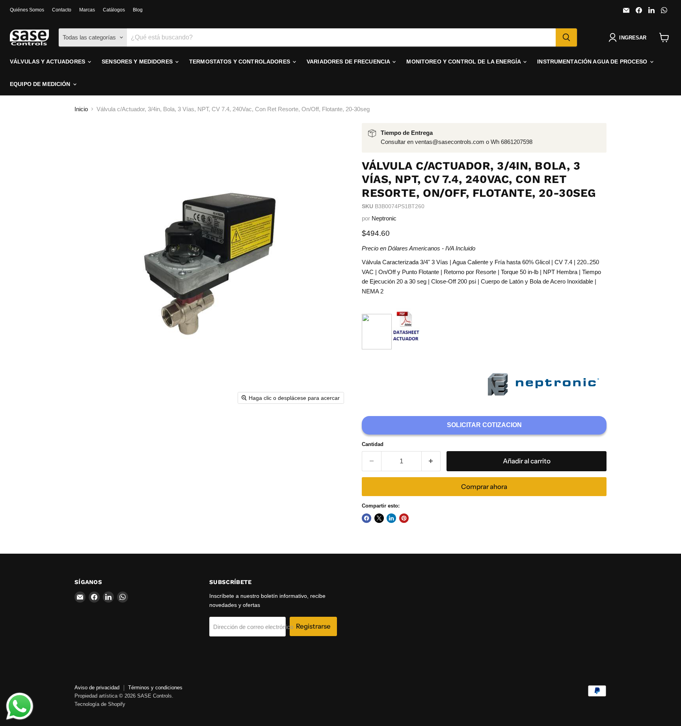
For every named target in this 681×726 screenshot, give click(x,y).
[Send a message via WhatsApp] (19, 706)
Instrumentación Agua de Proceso (593, 61)
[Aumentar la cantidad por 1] (431, 461)
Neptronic (384, 218)
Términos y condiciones (155, 688)
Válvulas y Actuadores (48, 61)
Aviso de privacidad (96, 688)
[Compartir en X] (379, 518)
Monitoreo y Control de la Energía (464, 61)
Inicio (81, 109)
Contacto (61, 10)
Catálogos (114, 10)
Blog (138, 10)
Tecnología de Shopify (99, 704)
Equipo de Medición (41, 84)
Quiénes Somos (27, 10)
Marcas (87, 10)
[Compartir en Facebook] (366, 518)
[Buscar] (566, 37)
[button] (628, 37)
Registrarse (313, 626)
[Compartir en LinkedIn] (391, 518)
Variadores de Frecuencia (349, 61)
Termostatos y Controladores (240, 61)
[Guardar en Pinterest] (404, 518)
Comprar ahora (484, 487)
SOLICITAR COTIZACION (484, 425)
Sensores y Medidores (138, 61)
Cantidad (372, 444)
